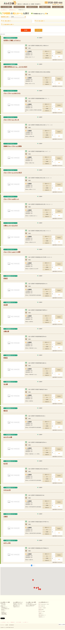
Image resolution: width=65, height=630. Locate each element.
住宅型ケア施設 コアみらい (12, 40)
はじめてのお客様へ (18, 622)
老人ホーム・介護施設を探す (11, 622)
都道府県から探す (3, 603)
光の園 (6, 384)
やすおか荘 (7, 490)
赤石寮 (6, 305)
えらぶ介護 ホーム (4, 9)
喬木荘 (6, 411)
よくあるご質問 (58, 7)
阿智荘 (6, 278)
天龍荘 (6, 516)
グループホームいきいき (11, 119)
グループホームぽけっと (11, 199)
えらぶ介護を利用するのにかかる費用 (31, 604)
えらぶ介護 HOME (3, 622)
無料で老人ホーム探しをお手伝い (17, 603)
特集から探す (45, 7)
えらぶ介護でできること (29, 603)
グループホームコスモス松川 (13, 172)
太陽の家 (6, 331)
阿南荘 (6, 358)
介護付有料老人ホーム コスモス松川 (15, 67)
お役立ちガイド (32, 7)
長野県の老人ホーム (12, 9)
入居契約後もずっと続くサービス (17, 604)
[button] (33, 580)
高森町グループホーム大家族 (13, 146)
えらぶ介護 (6, 627)
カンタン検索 (6, 7)
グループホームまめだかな (12, 93)
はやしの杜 (7, 543)
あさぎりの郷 (8, 437)
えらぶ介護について (25, 622)
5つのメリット (19, 7)
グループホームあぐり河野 (12, 252)
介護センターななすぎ (11, 225)
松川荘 (6, 463)
